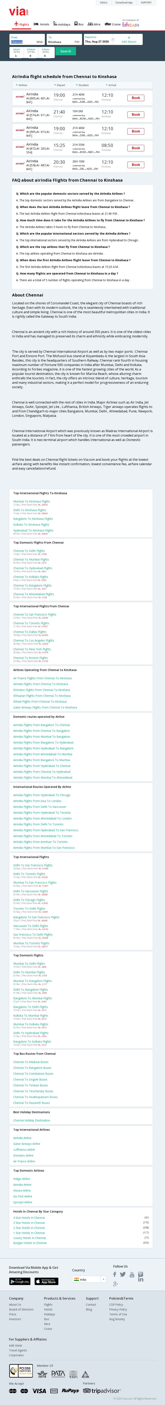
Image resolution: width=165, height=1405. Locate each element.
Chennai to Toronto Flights (31, 623)
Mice (47, 1324)
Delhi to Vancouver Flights (30, 891)
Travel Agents (18, 1350)
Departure (90, 36)
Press (12, 1314)
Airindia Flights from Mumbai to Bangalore (41, 736)
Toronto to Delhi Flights (29, 908)
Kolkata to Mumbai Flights (30, 1015)
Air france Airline (24, 1161)
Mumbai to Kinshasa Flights (31, 501)
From (14, 37)
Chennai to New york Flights (32, 649)
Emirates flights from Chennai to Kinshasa (41, 690)
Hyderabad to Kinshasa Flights (33, 530)
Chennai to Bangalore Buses (32, 1068)
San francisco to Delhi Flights (33, 934)
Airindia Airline (22, 1138)
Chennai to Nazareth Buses (31, 1103)
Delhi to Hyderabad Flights (30, 1033)
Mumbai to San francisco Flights (35, 882)
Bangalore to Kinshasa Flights (33, 519)
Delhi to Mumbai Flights (29, 972)
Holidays (49, 1314)
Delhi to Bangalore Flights (30, 989)
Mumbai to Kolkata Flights (30, 1024)
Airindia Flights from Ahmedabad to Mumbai (42, 754)
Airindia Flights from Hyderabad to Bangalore (43, 748)
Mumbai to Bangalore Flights (32, 981)
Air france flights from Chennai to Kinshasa (42, 678)
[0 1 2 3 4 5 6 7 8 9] (31, 56)
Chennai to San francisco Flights (34, 614)
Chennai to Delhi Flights (29, 551)
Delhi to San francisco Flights (33, 865)
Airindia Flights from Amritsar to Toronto (40, 842)
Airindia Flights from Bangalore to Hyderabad (43, 742)
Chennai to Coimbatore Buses (33, 1073)
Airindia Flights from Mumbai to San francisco (44, 848)
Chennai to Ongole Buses (30, 1079)
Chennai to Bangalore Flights (32, 585)
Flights (48, 1304)
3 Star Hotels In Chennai (81, 1223)
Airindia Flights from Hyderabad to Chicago (41, 795)
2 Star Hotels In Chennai (81, 1228)
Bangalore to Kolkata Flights (32, 1041)
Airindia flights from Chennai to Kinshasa (40, 684)
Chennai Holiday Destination (31, 1120)
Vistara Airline (22, 1190)
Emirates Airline (23, 1155)
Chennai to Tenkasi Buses (30, 1085)
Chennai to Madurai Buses (30, 1062)
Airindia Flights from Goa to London (37, 801)
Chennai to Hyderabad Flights (32, 568)
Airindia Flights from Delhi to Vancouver (39, 807)
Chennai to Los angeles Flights (33, 640)
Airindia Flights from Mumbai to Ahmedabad (42, 777)
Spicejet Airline (22, 1202)
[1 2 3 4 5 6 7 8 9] (16, 56)
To (50, 37)
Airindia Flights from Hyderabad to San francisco (45, 830)
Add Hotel (15, 1345)
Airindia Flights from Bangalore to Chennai (41, 725)
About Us (15, 1304)
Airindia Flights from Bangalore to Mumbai (41, 760)
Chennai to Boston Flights (30, 658)
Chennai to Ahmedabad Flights (33, 594)
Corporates (16, 1355)
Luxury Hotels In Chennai (81, 1238)
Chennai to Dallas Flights (29, 632)
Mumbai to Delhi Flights (29, 963)
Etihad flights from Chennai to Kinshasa (40, 701)
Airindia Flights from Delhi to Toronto (38, 824)
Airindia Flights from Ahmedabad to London (42, 818)
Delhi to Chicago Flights (29, 900)
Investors (15, 1319)
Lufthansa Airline (24, 1149)
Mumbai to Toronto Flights (31, 943)
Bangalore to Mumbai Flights (32, 998)
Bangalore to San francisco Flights (36, 917)
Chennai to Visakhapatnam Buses (35, 1097)
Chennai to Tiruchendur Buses (33, 1091)
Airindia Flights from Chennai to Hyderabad (41, 772)
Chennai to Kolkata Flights (30, 577)
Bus (46, 1319)
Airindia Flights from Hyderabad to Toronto (42, 812)
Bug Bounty (117, 1319)
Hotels (48, 1309)
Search (65, 51)
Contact (91, 1304)
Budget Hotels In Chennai (81, 1243)
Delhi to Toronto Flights (29, 874)
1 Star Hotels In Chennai (81, 1233)
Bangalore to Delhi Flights (30, 1007)
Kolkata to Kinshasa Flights (31, 524)
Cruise (48, 1329)
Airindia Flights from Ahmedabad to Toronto (42, 836)
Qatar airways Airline (26, 1144)
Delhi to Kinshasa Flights (29, 510)
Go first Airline (22, 1196)
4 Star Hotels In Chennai (81, 1218)
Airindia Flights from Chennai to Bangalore (41, 731)
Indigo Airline (21, 1179)
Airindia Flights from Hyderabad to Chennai (41, 766)
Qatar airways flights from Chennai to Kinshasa (45, 707)
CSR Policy (116, 1304)
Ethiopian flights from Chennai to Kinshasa (42, 696)
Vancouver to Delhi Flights (30, 926)
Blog (89, 1309)
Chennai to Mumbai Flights (31, 559)
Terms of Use (118, 1314)
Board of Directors (21, 1309)
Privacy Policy (118, 1309)
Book (136, 98)
